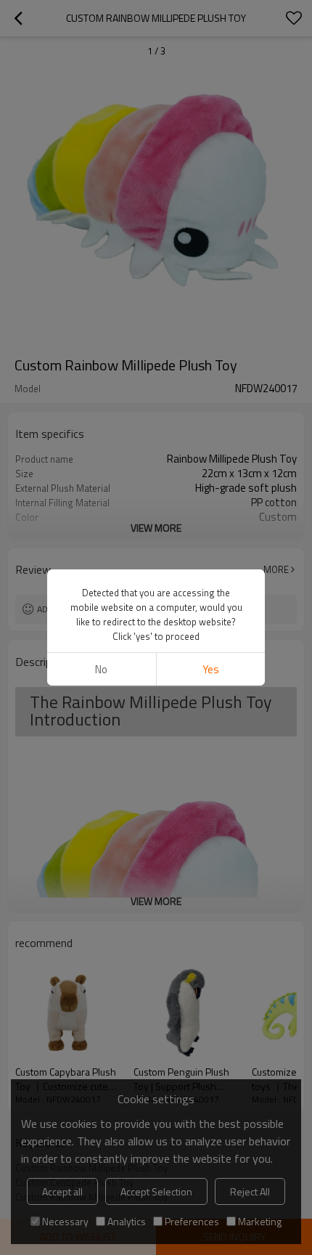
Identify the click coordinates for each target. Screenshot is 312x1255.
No (101, 669)
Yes (210, 669)
